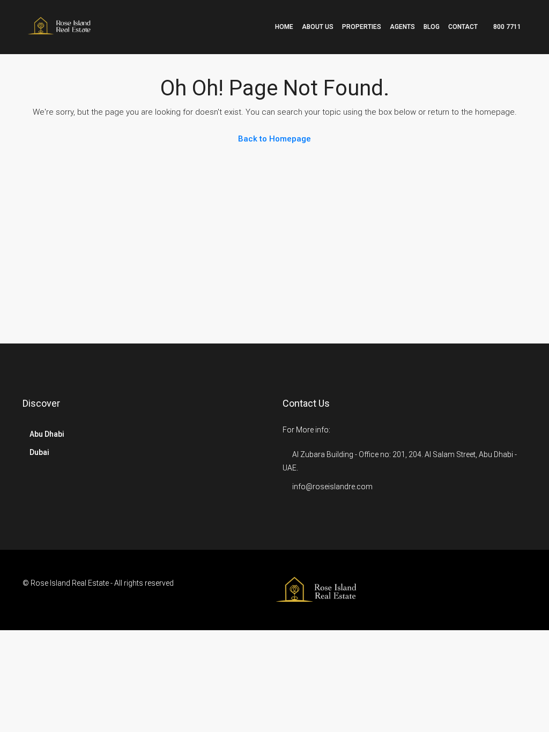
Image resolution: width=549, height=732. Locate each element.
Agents (402, 27)
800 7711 (506, 27)
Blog (432, 27)
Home (284, 27)
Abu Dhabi (46, 434)
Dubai (39, 452)
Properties (361, 27)
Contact (463, 27)
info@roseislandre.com (332, 486)
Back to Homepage (274, 139)
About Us (317, 27)
